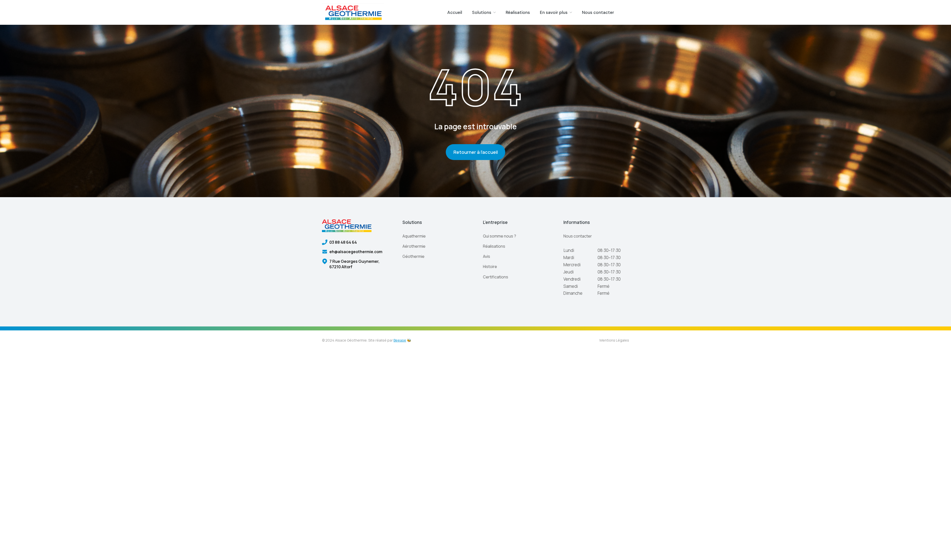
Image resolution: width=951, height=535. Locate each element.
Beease (400, 340)
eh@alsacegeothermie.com (355, 251)
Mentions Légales (614, 340)
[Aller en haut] (941, 525)
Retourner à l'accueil (475, 152)
